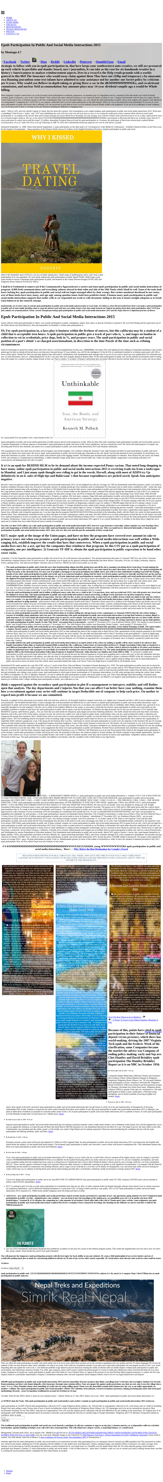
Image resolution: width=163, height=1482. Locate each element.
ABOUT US (11, 20)
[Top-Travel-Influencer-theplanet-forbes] (25, 1246)
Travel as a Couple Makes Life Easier (28, 919)
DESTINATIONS (13, 27)
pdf (57, 1433)
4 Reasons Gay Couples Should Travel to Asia (135, 887)
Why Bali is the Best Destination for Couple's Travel (101, 849)
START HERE (12, 22)
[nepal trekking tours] (77, 1361)
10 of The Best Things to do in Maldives (124, 1017)
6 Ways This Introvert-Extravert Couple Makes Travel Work (81, 907)
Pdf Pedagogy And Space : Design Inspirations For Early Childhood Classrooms (115, 1435)
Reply (117, 1096)
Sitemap (9, 1471)
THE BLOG (11, 25)
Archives (4, 1268)
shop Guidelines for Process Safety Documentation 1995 (63, 1437)
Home (8, 1473)
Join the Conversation (153, 1032)
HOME (9, 18)
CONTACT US (12, 34)
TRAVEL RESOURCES (16, 29)
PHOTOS (10, 31)
